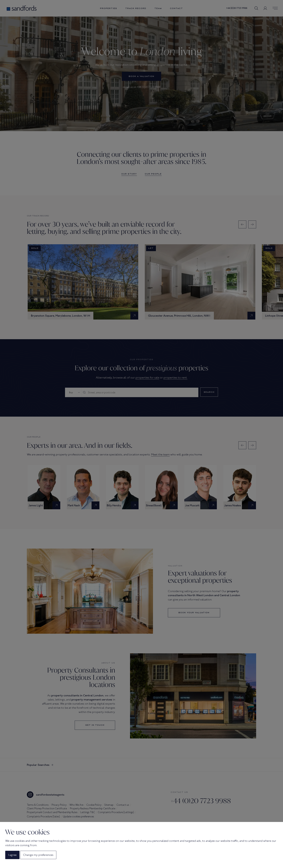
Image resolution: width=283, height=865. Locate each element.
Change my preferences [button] (38, 855)
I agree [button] (12, 855)
